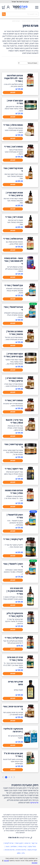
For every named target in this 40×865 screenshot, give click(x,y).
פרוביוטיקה (34, 802)
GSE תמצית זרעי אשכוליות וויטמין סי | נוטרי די (14, 591)
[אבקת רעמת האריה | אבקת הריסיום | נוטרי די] (30, 364)
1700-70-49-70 (13, 837)
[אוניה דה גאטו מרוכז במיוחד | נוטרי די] (30, 667)
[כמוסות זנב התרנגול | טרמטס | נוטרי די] (30, 342)
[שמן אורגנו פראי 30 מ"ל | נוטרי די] (30, 764)
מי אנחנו (27, 843)
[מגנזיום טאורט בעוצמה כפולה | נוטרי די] (30, 501)
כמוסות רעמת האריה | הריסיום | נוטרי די (14, 379)
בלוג (23, 853)
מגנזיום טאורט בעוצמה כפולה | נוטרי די (14, 492)
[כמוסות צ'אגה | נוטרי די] (30, 157)
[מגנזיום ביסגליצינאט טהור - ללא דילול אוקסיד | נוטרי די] (30, 86)
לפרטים (12, 92)
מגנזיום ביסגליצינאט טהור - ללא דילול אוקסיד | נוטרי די (13, 78)
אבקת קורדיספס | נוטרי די (13, 446)
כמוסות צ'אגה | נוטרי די (13, 146)
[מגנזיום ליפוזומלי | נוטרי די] (30, 317)
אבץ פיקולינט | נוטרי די (14, 637)
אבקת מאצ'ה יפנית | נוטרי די (15, 102)
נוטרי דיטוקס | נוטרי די (14, 468)
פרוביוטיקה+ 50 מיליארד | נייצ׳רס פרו (13, 730)
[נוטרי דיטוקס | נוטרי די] (30, 479)
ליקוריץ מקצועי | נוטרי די (13, 539)
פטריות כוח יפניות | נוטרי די (13, 708)
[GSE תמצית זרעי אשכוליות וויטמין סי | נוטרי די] (30, 605)
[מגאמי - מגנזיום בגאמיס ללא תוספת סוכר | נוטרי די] (30, 268)
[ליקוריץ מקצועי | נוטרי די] (30, 556)
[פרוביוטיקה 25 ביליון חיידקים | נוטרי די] (30, 623)
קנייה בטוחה (22, 846)
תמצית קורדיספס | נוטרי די (13, 169)
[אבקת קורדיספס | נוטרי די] (30, 454)
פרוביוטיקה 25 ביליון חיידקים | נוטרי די (15, 615)
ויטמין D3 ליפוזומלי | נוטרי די (15, 516)
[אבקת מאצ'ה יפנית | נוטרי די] (30, 111)
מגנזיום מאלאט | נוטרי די (13, 238)
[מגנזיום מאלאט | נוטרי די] (30, 249)
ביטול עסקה (32, 846)
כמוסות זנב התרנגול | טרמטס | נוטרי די (14, 333)
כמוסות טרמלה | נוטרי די (13, 124)
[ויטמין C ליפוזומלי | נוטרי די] (30, 574)
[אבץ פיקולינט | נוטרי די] (30, 648)
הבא (14, 777)
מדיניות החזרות (21, 850)
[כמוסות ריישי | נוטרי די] (30, 411)
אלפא (18, 853)
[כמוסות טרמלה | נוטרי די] (30, 135)
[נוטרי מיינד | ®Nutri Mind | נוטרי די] (30, 430)
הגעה (7, 846)
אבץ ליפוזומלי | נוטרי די (13, 285)
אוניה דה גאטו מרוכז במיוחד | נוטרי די (15, 658)
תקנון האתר (19, 843)
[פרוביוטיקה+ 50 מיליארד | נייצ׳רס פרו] (30, 745)
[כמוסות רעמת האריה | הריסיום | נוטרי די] (30, 388)
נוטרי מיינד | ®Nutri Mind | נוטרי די (14, 421)
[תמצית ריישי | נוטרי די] (30, 227)
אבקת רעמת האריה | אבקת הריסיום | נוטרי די (13, 355)
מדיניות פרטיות (9, 850)
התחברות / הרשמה (8, 7)
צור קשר (34, 843)
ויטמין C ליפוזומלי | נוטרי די (13, 565)
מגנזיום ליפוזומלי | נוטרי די (13, 308)
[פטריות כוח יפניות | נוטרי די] (30, 717)
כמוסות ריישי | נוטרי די (14, 400)
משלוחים (14, 846)
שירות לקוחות (8, 843)
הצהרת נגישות (32, 850)
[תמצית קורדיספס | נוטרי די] (30, 178)
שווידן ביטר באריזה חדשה (15, 683)
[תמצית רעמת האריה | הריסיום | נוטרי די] (30, 203)
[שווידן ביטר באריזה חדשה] (30, 699)
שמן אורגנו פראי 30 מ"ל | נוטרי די (13, 755)
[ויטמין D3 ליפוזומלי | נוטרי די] (30, 525)
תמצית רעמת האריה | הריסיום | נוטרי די (14, 194)
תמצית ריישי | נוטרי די (14, 216)
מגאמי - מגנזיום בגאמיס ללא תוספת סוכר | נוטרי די (13, 261)
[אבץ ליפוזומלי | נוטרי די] (30, 296)
